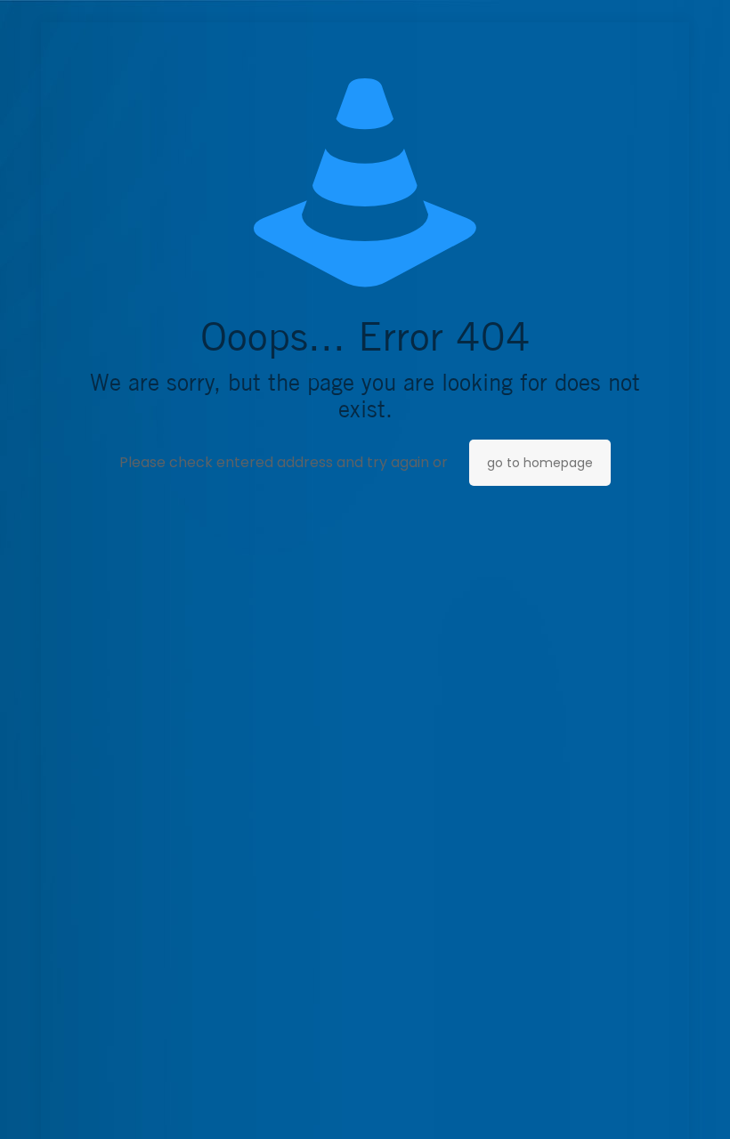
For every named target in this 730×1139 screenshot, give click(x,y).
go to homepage (540, 463)
